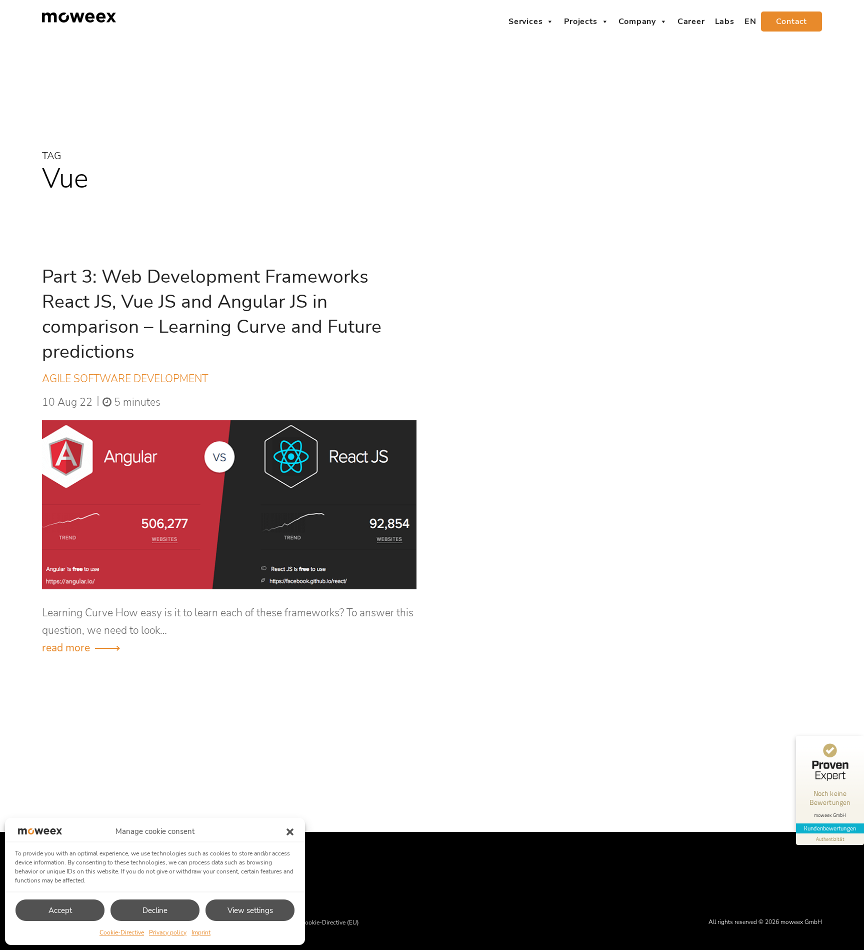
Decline (155, 910)
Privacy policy (167, 932)
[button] (290, 831)
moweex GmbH (801, 922)
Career (691, 21)
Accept (60, 910)
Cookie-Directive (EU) (330, 922)
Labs (724, 21)
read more (66, 648)
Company (637, 21)
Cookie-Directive (122, 932)
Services (525, 21)
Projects (580, 21)
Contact (791, 21)
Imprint (201, 932)
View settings (250, 910)
